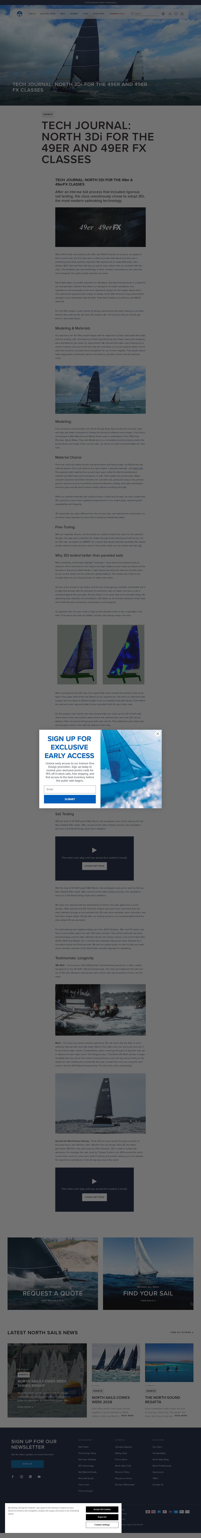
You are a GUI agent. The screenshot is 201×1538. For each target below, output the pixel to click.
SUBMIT (70, 799)
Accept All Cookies (102, 1509)
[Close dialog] (157, 733)
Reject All (102, 1517)
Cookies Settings (102, 1525)
